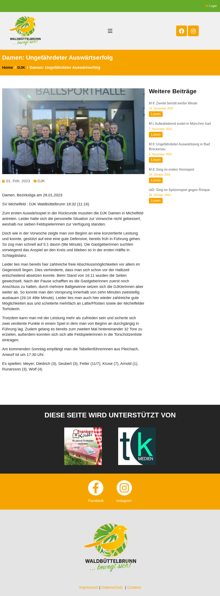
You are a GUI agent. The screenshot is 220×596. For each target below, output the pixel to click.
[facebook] (96, 488)
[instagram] (124, 488)
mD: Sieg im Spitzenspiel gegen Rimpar (179, 190)
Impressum (88, 587)
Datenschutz (112, 587)
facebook (96, 501)
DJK (41, 181)
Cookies (134, 587)
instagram (123, 501)
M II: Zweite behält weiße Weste (173, 103)
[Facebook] (181, 31)
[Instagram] (193, 31)
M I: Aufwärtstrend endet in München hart (180, 123)
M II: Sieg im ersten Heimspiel (171, 169)
